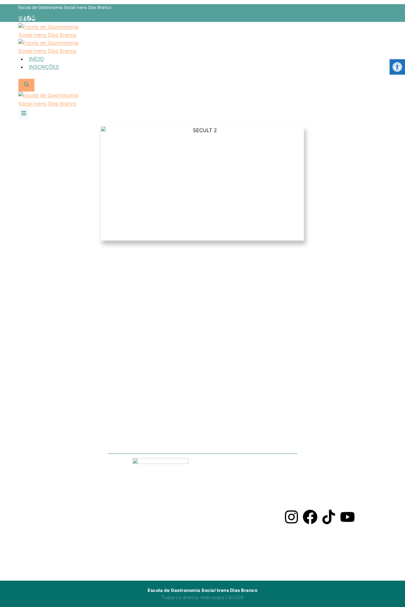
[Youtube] (347, 517)
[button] (397, 67)
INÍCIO (36, 59)
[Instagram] (20, 18)
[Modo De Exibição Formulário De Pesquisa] (26, 85)
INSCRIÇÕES (44, 67)
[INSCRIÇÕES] (162, 289)
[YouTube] (33, 18)
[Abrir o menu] (23, 114)
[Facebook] (25, 18)
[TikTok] (29, 18)
